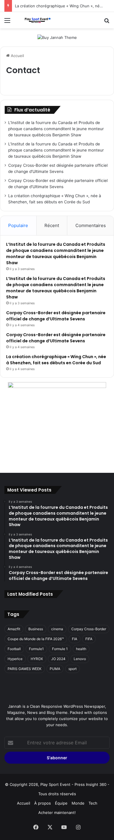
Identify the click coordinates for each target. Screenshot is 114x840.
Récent (51, 225)
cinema (57, 629)
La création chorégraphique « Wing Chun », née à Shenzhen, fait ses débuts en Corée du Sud (56, 360)
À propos (42, 803)
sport (72, 668)
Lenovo (80, 659)
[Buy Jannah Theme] (57, 37)
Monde (78, 803)
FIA (74, 639)
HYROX (37, 659)
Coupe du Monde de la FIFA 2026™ (36, 639)
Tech (93, 803)
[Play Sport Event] (38, 20)
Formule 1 (60, 649)
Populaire (18, 225)
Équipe (61, 803)
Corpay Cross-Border (88, 629)
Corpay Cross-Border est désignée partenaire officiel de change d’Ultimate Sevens (56, 316)
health (81, 649)
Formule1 (36, 649)
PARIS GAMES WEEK (25, 668)
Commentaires (90, 225)
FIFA (88, 639)
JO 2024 (58, 659)
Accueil (17, 55)
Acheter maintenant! (57, 812)
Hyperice (15, 659)
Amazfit (14, 629)
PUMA (55, 668)
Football (14, 649)
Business (35, 629)
